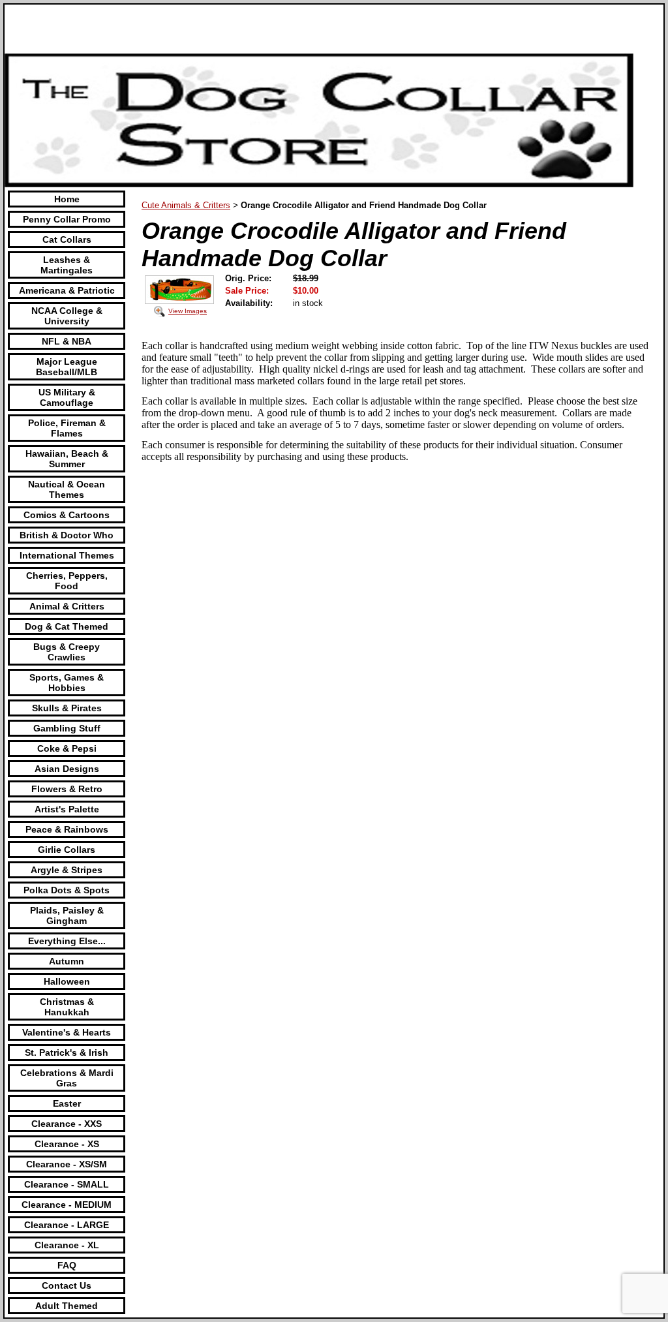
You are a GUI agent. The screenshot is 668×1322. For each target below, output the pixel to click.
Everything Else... (67, 941)
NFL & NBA (66, 341)
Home (67, 199)
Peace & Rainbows (66, 829)
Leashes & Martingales (66, 264)
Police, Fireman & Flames (67, 428)
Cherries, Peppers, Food (67, 580)
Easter (67, 1103)
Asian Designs (67, 768)
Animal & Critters (66, 606)
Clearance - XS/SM (66, 1164)
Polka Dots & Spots (66, 890)
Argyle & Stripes (66, 870)
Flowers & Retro (66, 789)
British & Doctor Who (67, 535)
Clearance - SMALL (66, 1184)
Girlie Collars (66, 849)
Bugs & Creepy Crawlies (66, 651)
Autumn (66, 961)
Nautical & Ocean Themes (66, 489)
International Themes (67, 555)
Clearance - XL (67, 1245)
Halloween (67, 981)
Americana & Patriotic (67, 290)
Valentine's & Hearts (66, 1032)
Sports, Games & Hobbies (66, 682)
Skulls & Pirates (67, 708)
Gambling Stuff (66, 728)
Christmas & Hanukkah (67, 1006)
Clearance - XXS (66, 1123)
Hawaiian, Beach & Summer (66, 458)
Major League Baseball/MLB (66, 366)
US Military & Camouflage (66, 397)
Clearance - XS (67, 1144)
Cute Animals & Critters (186, 205)
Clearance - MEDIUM (67, 1204)
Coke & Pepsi (67, 748)
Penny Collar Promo (67, 219)
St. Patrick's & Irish (66, 1052)
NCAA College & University (66, 315)
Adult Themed (66, 1305)
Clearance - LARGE (66, 1225)
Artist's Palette (67, 809)
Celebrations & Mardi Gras (67, 1078)
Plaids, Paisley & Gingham (67, 915)
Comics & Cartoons (66, 515)
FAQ (66, 1265)
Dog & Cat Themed (66, 626)
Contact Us (66, 1285)
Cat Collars (66, 239)
